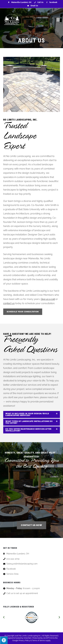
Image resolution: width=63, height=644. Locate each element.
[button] (3, 617)
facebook (53, 2)
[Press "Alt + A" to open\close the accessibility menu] (4, 640)
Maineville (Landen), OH (21, 2)
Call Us (40, 2)
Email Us (34, 6)
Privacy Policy (24, 640)
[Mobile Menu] (58, 19)
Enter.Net (27, 638)
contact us (9, 303)
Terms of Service (39, 640)
